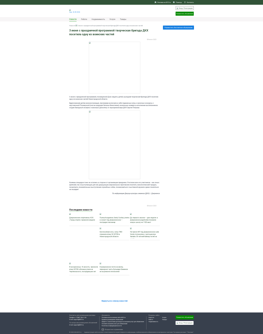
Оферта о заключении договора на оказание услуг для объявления (123, 321)
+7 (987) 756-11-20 (80, 317)
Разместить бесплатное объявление (178, 28)
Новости (73, 19)
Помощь (179, 2)
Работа (84, 19)
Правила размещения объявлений (112, 319)
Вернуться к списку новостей (114, 301)
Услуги (112, 19)
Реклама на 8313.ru (164, 2)
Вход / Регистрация (186, 8)
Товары (123, 19)
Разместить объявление (184, 14)
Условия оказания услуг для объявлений (114, 323)
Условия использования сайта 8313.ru (114, 317)
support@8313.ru (78, 319)
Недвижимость (98, 19)
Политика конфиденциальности (112, 325)
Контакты (190, 2)
